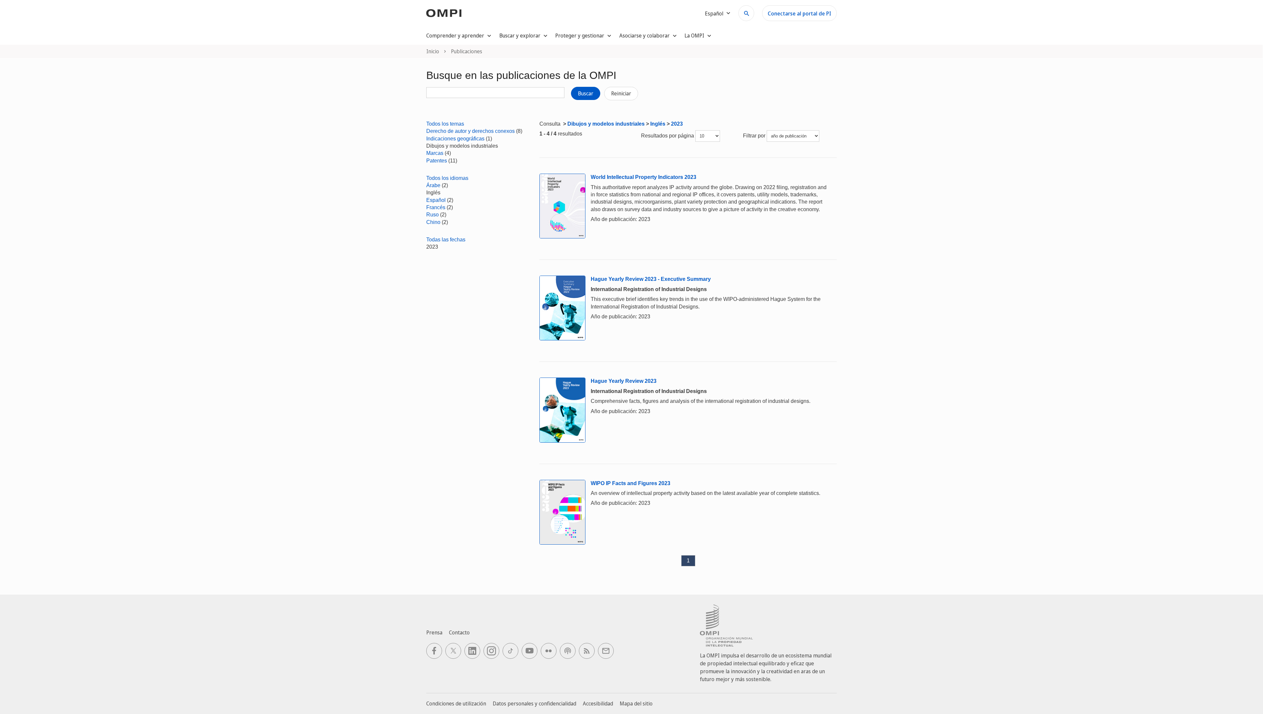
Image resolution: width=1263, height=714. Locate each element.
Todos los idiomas (447, 178)
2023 (677, 124)
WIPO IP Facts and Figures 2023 (630, 483)
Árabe (433, 185)
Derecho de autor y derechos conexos (470, 131)
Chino (433, 222)
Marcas (434, 153)
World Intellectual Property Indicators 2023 (643, 177)
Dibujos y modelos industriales (606, 124)
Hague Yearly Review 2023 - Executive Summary (651, 279)
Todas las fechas (445, 239)
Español (436, 200)
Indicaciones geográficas (455, 138)
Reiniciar (621, 93)
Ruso (432, 214)
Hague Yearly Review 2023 (623, 381)
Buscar (585, 93)
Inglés (657, 124)
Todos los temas (445, 124)
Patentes (436, 160)
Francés (435, 207)
